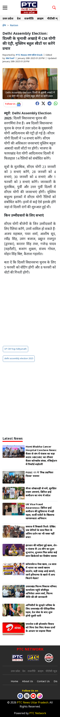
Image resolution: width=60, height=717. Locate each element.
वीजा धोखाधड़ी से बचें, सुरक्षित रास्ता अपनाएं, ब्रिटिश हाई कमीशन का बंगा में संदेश (41, 492)
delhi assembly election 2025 (18, 358)
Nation (14, 25)
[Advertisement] (30, 310)
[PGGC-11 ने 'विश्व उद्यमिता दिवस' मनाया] (13, 477)
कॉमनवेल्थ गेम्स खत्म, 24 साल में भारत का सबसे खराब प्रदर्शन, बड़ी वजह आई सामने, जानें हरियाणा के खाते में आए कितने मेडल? (41, 571)
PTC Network (37, 713)
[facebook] (36, 103)
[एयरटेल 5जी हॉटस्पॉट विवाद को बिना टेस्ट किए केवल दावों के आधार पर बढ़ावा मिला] (13, 629)
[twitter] (42, 103)
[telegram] (49, 103)
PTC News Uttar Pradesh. (33, 703)
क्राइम (40, 19)
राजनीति (29, 19)
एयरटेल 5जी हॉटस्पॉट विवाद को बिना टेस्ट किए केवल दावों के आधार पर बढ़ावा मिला (40, 628)
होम (4, 25)
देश (19, 19)
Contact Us (43, 681)
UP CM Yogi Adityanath (15, 349)
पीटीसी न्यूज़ (51, 671)
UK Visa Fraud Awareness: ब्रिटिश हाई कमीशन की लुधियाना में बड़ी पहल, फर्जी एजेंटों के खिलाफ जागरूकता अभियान (40, 511)
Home (14, 681)
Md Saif (10, 58)
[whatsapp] (55, 103)
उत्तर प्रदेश (7, 19)
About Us (27, 681)
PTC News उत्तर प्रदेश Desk (29, 55)
